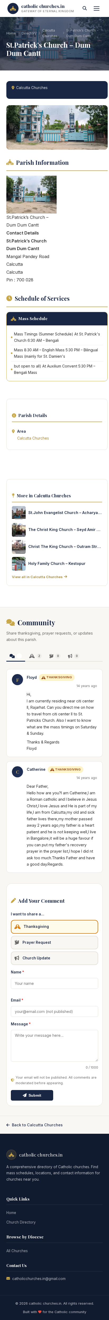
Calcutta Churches (49, 33)
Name (17, 972)
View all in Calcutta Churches (37, 577)
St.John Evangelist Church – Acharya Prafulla (65, 512)
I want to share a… (27, 914)
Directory (29, 33)
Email (17, 1000)
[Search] (84, 8)
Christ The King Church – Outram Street (65, 546)
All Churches (17, 1251)
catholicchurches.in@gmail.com (39, 1279)
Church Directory (21, 1222)
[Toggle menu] (97, 8)
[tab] (15, 656)
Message (21, 1024)
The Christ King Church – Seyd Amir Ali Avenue (65, 529)
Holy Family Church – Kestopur (56, 563)
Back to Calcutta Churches (37, 1125)
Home (11, 33)
